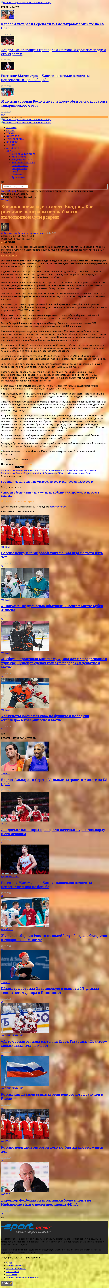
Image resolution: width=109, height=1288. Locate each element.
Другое (10, 150)
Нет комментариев (36, 233)
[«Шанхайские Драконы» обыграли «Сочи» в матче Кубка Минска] (25, 596)
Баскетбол (12, 136)
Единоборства (15, 139)
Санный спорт (19, 168)
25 (2, 1213)
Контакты (11, 1274)
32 (2, 1054)
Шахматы (17, 174)
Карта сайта (12, 1271)
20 (2, 896)
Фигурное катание (22, 159)
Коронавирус (19, 156)
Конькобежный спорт (23, 162)
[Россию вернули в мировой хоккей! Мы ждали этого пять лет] (25, 544)
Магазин (11, 127)
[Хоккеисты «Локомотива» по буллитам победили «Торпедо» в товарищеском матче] (25, 706)
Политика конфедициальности (22, 1277)
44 (2, 676)
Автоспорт (12, 147)
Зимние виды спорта (23, 153)
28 (2, 566)
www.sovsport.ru (23, 464)
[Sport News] (26, 2)
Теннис (10, 145)
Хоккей (10, 133)
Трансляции (18, 177)
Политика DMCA (15, 1265)
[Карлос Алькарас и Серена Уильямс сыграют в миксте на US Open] (7, 17)
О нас (9, 1262)
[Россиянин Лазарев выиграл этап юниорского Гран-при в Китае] (25, 1085)
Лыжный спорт (20, 165)
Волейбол (12, 142)
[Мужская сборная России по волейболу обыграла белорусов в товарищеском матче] (7, 95)
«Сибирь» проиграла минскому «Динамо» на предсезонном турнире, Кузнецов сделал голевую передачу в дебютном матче (54, 663)
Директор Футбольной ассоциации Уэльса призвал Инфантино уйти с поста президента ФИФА (46, 1202)
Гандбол (16, 171)
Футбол (10, 130)
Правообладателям (16, 1268)
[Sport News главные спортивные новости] (27, 1233)
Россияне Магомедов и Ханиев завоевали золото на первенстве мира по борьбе (45, 78)
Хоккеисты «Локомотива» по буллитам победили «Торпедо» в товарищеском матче (45, 718)
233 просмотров (9, 233)
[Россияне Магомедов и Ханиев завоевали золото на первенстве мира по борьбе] (7, 69)
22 (2, 949)
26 (2, 1001)
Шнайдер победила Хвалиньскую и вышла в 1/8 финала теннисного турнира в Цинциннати (50, 990)
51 (2, 729)
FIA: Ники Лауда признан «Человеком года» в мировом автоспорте (47, 481)
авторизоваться (58, 506)
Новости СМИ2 (9, 255)
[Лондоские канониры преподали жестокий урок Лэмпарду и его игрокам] (7, 43)
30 (2, 619)
